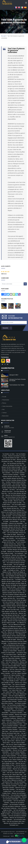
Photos (4, 403)
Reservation (5, 416)
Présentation (5, 400)
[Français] (16, 7)
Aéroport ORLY (13, 375)
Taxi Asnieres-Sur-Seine (16, 385)
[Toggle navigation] (26, 3)
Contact (4, 413)
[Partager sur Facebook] (5, 364)
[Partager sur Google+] (8, 364)
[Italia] (22, 7)
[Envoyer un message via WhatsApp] (24, 840)
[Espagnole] (25, 7)
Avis (3, 410)
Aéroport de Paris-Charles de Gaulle (17, 379)
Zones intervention (7, 406)
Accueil (3, 36)
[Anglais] (19, 7)
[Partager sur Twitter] (2, 364)
